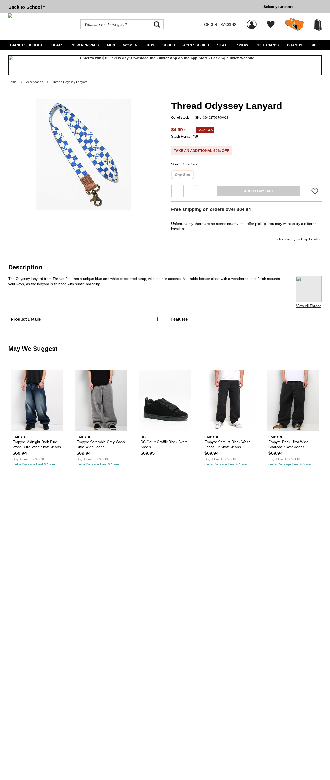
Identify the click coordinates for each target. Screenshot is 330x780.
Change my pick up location (299, 239)
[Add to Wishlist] (315, 191)
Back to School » (27, 7)
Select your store (278, 7)
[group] (133, 6)
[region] (83, 163)
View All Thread (308, 306)
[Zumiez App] (165, 65)
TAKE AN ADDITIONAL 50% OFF (201, 151)
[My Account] (252, 22)
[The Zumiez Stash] (294, 24)
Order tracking (220, 24)
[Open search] (157, 24)
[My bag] (318, 24)
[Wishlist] (271, 24)
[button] (83, 154)
